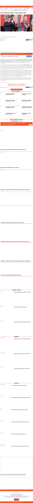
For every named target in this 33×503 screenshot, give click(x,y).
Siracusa (27, 6)
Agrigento (17, 6)
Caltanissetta (19, 6)
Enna (21, 6)
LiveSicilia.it (2, 10)
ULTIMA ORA (9, 6)
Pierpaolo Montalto (16, 354)
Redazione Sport (7, 95)
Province (6, 10)
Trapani (29, 6)
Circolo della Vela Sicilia (6, 82)
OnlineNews (2, 150)
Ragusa (25, 6)
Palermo (12, 6)
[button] (1, 476)
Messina (23, 6)
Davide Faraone (16, 339)
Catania (14, 6)
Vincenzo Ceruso (16, 369)
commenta (17, 84)
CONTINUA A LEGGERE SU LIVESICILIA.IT (16, 89)
